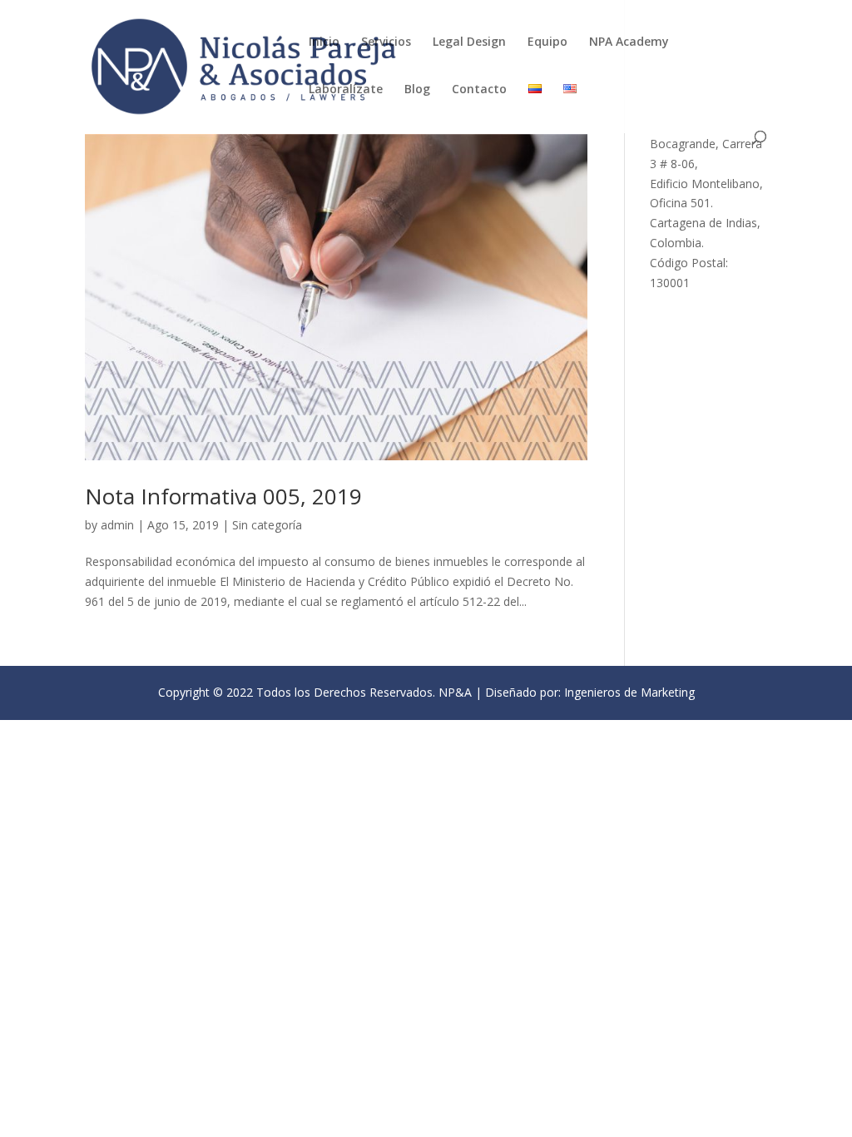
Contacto (479, 90)
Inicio (324, 42)
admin (117, 525)
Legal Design (469, 42)
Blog (417, 90)
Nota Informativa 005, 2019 (223, 496)
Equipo (547, 42)
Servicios (386, 42)
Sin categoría (267, 525)
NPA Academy (629, 42)
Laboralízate (346, 90)
